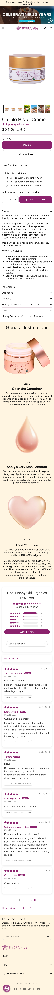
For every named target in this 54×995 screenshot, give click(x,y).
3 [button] (27, 900)
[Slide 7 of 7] (47, 109)
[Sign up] (48, 936)
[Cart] (51, 28)
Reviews (6, 298)
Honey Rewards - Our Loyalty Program (22, 316)
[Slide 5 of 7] (34, 109)
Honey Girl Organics (30, 983)
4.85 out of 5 (34, 603)
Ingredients (8, 286)
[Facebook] (15, 989)
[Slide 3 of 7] (20, 109)
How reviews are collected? (16, 908)
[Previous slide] (3, 3)
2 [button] (23, 900)
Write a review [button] (27, 631)
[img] (11, 669)
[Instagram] (20, 989)
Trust (5, 310)
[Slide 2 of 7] (13, 109)
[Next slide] (51, 3)
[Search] (9, 28)
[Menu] (3, 28)
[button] (15, 613)
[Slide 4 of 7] (27, 109)
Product (6, 211)
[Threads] (34, 989)
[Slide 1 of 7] (6, 109)
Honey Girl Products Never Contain (21, 304)
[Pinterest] (38, 989)
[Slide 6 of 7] (41, 109)
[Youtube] (24, 989)
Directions (7, 292)
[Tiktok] (29, 989)
